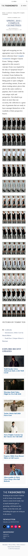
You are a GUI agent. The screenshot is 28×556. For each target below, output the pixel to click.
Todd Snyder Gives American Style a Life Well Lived (14, 371)
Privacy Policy (12, 544)
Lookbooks (9, 12)
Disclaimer (5, 544)
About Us (6, 536)
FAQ (4, 538)
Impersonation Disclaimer (14, 546)
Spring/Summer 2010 (14, 17)
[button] (27, 2)
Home (3, 12)
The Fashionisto (13, 28)
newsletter (15, 522)
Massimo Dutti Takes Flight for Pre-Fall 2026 (12, 393)
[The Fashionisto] (9, 5)
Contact (6, 534)
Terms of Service (21, 544)
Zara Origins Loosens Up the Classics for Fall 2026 (13, 436)
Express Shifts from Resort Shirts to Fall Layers (14, 457)
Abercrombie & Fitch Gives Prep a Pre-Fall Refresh (12, 479)
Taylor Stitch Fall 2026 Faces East (12, 414)
